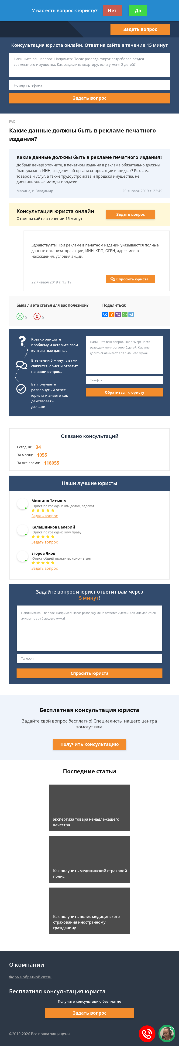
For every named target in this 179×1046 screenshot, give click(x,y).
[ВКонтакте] (105, 314)
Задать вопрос (140, 29)
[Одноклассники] (111, 314)
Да (138, 10)
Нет (112, 10)
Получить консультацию (89, 744)
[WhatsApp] (124, 314)
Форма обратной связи (30, 977)
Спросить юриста (132, 279)
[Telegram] (131, 314)
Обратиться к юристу (124, 392)
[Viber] (118, 314)
